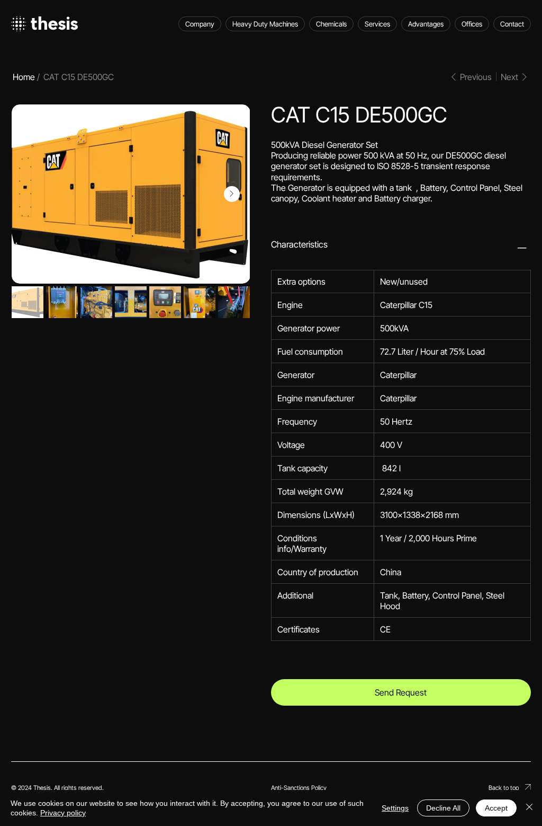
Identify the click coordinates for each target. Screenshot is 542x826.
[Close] (529, 808)
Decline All (443, 808)
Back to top (504, 788)
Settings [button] (395, 808)
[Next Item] (232, 194)
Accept (496, 808)
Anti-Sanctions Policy (299, 788)
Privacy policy (63, 813)
